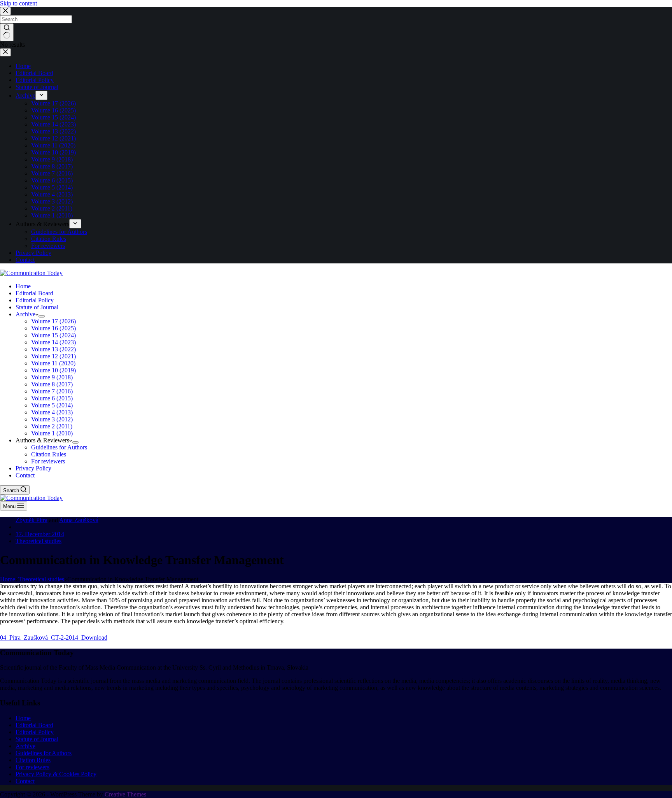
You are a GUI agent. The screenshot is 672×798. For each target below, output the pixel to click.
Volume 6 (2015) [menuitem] (52, 180)
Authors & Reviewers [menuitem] (42, 224)
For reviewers (32, 767)
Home (23, 718)
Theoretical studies (38, 541)
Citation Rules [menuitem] (48, 238)
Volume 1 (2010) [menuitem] (52, 215)
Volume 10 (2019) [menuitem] (53, 152)
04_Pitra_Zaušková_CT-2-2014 (40, 637)
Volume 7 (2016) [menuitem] (52, 173)
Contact (25, 781)
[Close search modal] (5, 11)
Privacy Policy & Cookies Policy (56, 774)
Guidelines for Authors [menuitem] (59, 231)
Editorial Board (34, 725)
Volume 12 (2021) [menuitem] (53, 138)
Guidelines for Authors (44, 753)
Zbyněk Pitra (31, 520)
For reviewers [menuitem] (48, 245)
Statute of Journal (37, 739)
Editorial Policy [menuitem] (35, 80)
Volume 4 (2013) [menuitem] (52, 194)
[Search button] (7, 32)
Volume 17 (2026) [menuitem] (53, 103)
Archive (25, 746)
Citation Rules (33, 760)
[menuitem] (41, 95)
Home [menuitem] (23, 66)
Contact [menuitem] (25, 259)
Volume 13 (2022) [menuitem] (53, 131)
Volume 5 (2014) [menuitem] (52, 187)
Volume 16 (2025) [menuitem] (53, 110)
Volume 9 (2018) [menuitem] (52, 159)
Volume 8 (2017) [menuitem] (52, 166)
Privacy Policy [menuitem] (33, 252)
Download (94, 637)
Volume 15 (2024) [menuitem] (53, 117)
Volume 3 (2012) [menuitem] (52, 201)
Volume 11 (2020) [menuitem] (53, 145)
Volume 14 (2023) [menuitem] (53, 124)
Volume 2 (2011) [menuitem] (51, 208)
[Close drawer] (5, 52)
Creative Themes (125, 794)
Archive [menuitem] (25, 95)
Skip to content (18, 3)
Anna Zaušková (78, 520)
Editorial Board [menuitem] (34, 73)
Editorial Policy (35, 732)
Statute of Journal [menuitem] (37, 87)
